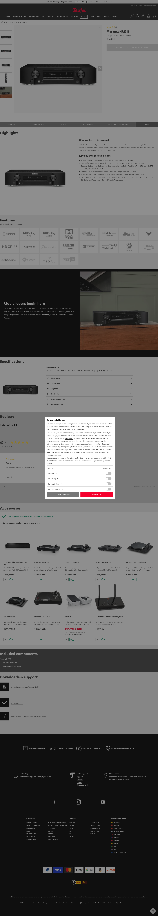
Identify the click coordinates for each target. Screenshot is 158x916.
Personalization (53, 484)
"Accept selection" (53, 455)
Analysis (51, 473)
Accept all (96, 495)
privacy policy (99, 461)
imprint (49, 463)
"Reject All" (69, 438)
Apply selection (63, 495)
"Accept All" (70, 447)
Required (51, 468)
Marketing (52, 479)
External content (54, 489)
